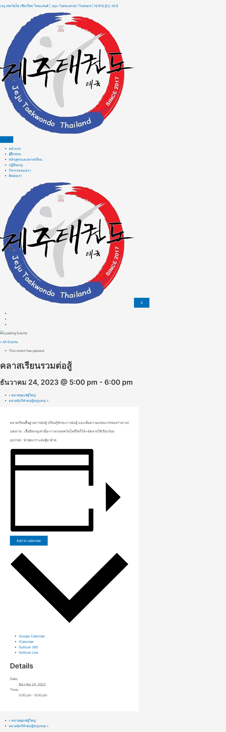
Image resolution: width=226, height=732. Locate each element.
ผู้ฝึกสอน (15, 154)
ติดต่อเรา (15, 176)
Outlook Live (28, 652)
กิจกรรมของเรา (20, 170)
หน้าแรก (15, 149)
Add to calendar (29, 541)
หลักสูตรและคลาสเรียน (25, 159)
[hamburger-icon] (6, 139)
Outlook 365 (28, 647)
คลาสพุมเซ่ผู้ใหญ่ (22, 395)
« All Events (9, 342)
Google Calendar (32, 636)
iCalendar (26, 642)
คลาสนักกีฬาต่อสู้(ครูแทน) (29, 401)
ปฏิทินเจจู (16, 165)
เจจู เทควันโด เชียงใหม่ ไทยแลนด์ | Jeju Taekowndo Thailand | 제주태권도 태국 (59, 6)
